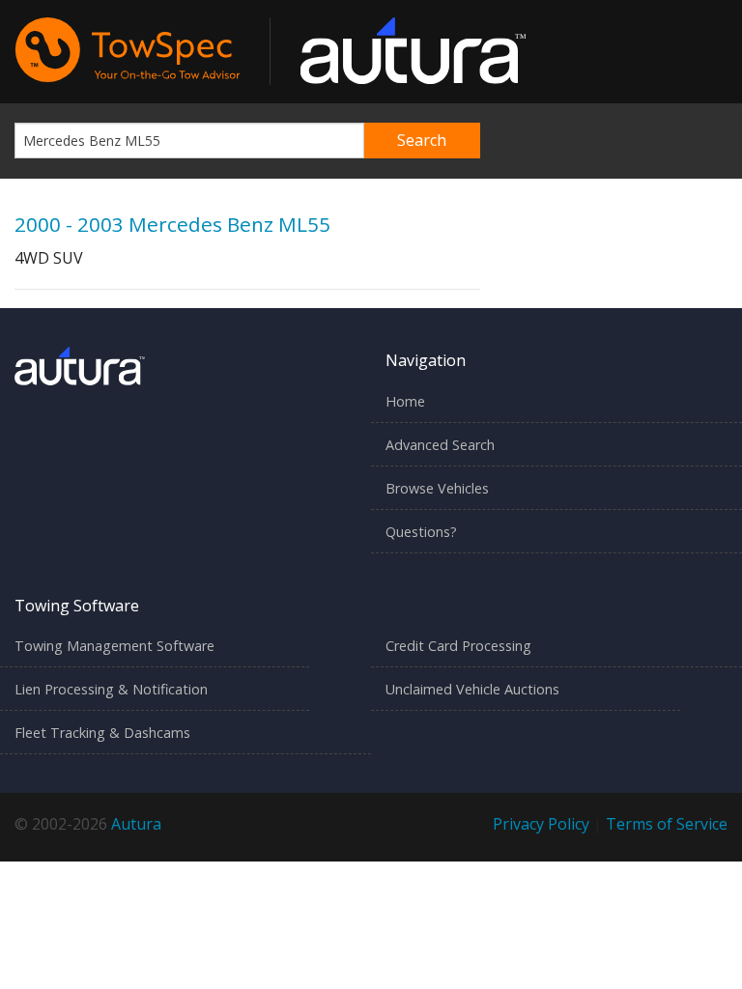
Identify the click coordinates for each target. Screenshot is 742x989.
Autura (136, 823)
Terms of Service (667, 823)
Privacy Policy (541, 823)
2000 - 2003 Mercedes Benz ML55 (172, 224)
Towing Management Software (114, 645)
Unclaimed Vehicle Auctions (472, 689)
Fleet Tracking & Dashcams (102, 732)
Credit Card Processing (458, 645)
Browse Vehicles (437, 488)
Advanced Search (440, 445)
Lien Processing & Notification (111, 689)
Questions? (421, 532)
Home (405, 401)
